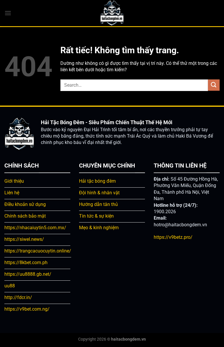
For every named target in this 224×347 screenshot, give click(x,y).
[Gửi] (214, 85)
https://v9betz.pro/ (173, 237)
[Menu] (7, 13)
